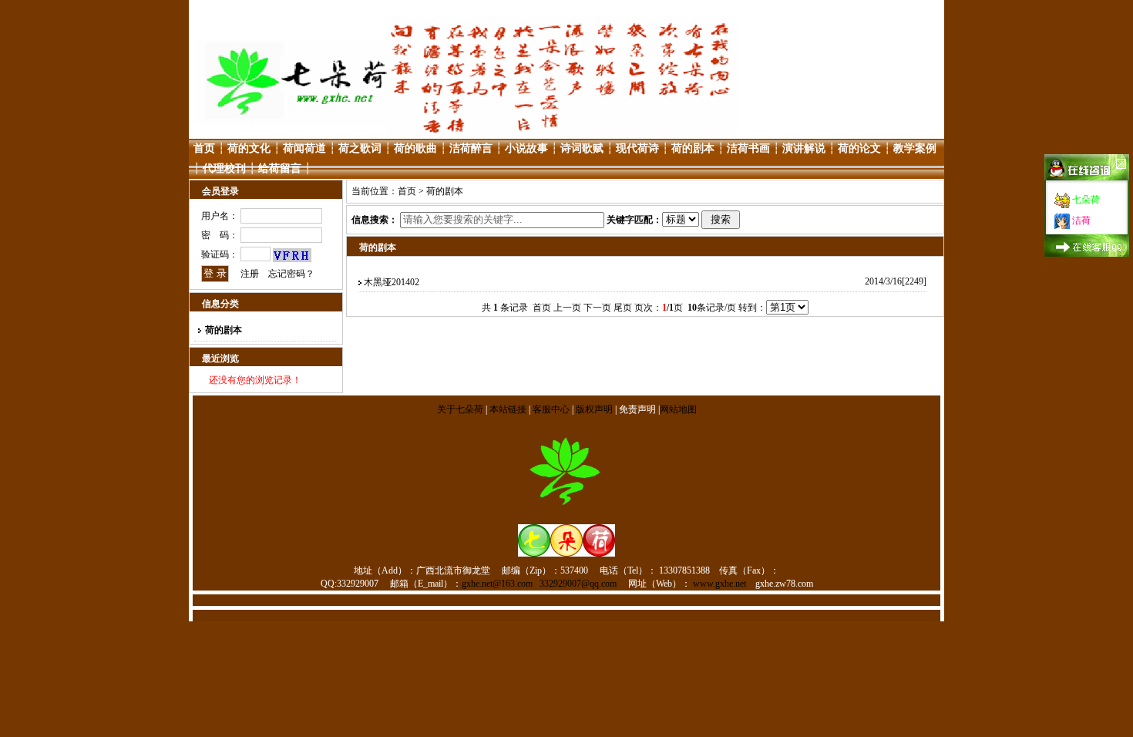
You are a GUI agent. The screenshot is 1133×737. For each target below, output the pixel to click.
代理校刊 (224, 168)
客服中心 (551, 409)
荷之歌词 (360, 148)
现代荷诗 (637, 148)
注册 (249, 273)
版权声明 (594, 409)
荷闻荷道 (304, 148)
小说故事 (526, 148)
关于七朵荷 (461, 409)
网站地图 (678, 409)
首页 (204, 148)
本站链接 (507, 409)
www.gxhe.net (719, 583)
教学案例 (914, 148)
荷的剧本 (692, 148)
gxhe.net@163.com (497, 583)
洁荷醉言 (471, 148)
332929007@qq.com (578, 583)
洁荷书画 (748, 148)
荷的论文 (859, 148)
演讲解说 (803, 148)
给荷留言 (279, 168)
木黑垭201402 (391, 282)
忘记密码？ (291, 273)
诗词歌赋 (581, 148)
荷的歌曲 (415, 148)
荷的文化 (249, 148)
